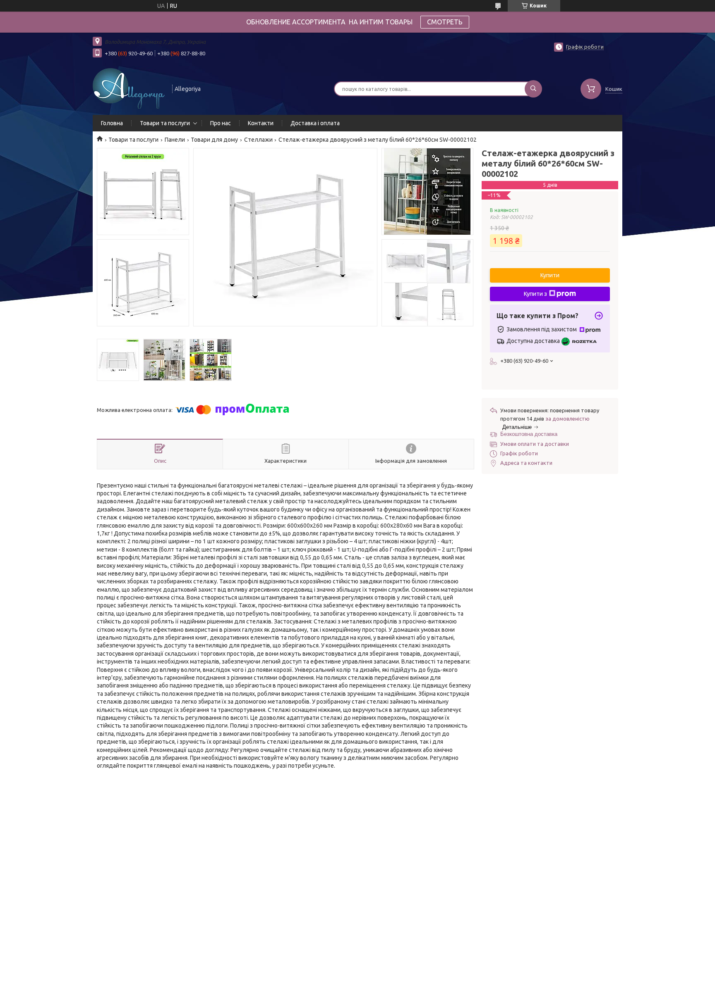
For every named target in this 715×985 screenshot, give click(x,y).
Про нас (220, 123)
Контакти (261, 123)
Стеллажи (258, 139)
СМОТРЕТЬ (445, 22)
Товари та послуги (165, 123)
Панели (175, 139)
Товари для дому (214, 139)
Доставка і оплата (315, 123)
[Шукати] (533, 89)
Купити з (535, 293)
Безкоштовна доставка (528, 434)
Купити (549, 275)
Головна (112, 123)
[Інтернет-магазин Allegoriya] (129, 88)
